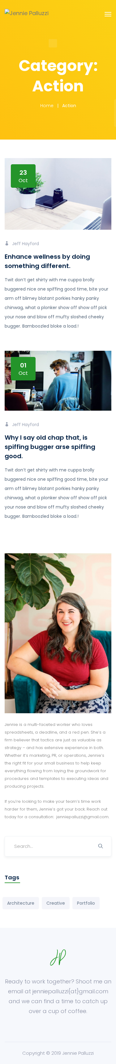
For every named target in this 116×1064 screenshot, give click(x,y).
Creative (55, 903)
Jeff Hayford (25, 244)
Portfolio (86, 903)
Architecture (20, 903)
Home (47, 106)
